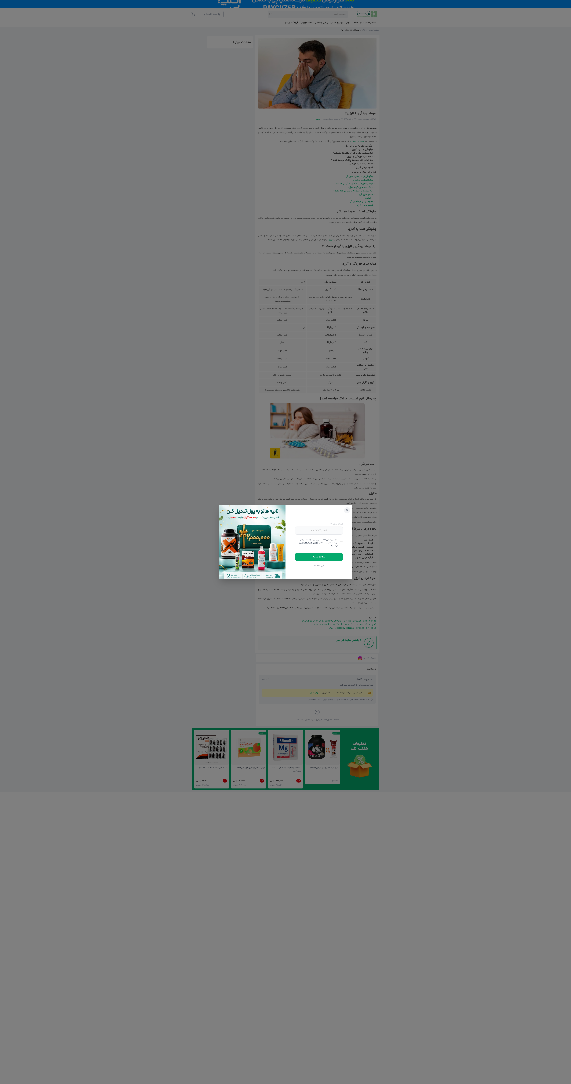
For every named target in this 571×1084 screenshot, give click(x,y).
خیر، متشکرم (319, 565)
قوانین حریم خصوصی (309, 542)
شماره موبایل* (337, 523)
